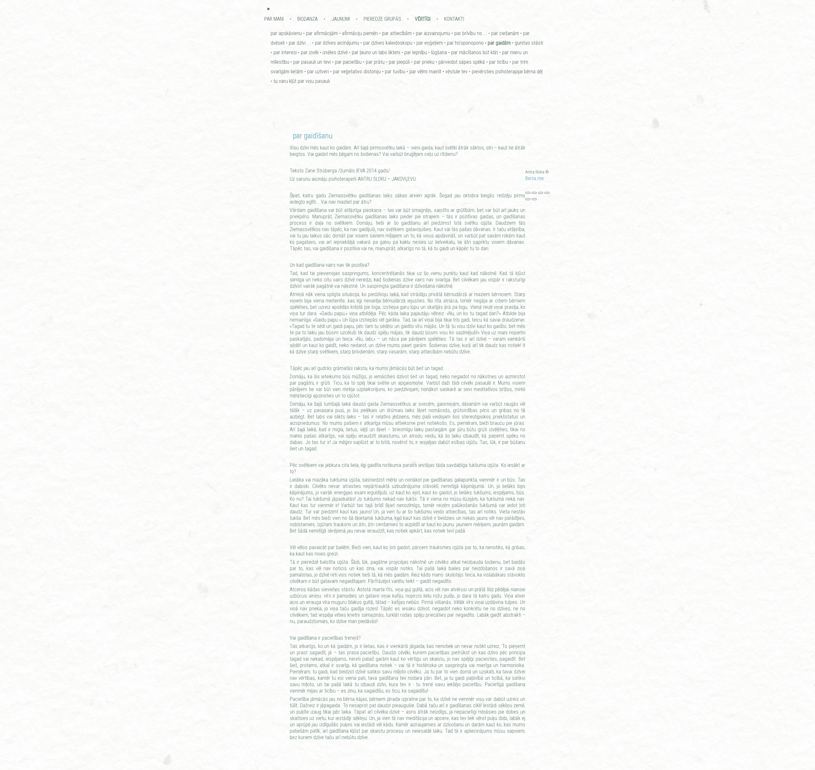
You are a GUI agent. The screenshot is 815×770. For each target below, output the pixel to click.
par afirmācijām (322, 33)
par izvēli (309, 52)
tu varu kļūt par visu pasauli (301, 81)
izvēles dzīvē (335, 52)
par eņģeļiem (429, 43)
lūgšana (439, 52)
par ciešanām (505, 33)
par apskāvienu (286, 33)
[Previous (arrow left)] (527, 199)
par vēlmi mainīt (425, 72)
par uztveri (318, 72)
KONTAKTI (454, 19)
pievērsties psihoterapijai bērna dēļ (507, 72)
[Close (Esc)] (527, 193)
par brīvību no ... (470, 33)
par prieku (424, 62)
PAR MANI (274, 19)
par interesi (285, 52)
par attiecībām (397, 33)
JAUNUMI (340, 19)
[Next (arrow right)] (534, 199)
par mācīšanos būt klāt (474, 52)
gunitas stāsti (529, 43)
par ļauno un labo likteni (376, 52)
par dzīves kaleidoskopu (387, 43)
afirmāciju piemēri (360, 33)
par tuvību (395, 72)
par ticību (498, 62)
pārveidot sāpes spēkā (461, 62)
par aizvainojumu (433, 33)
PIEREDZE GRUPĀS (382, 19)
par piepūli (399, 62)
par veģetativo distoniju (357, 72)
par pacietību (348, 62)
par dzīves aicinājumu (337, 43)
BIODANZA (307, 19)
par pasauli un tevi (312, 62)
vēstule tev (456, 72)
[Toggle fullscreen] (540, 193)
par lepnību (415, 52)
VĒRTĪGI (422, 19)
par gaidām (499, 43)
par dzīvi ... (300, 43)
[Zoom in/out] (546, 193)
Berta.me (534, 178)
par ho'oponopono (465, 43)
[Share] (534, 193)
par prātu (375, 62)
